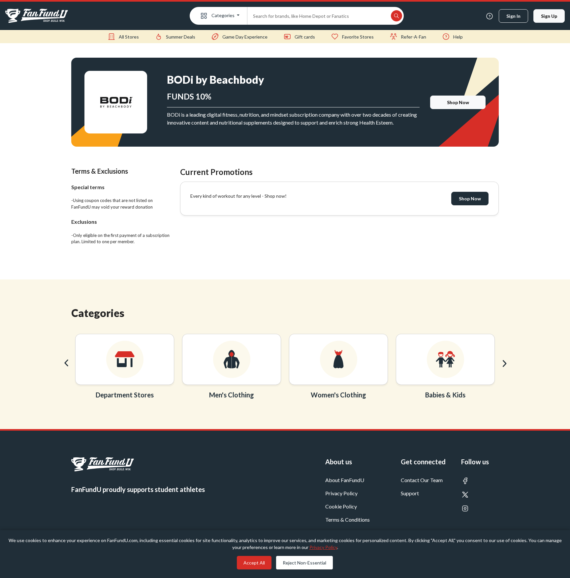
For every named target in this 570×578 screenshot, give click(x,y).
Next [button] (504, 363)
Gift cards (305, 37)
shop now (458, 102)
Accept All (254, 562)
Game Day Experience (245, 37)
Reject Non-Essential (304, 562)
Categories (223, 15)
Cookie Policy (341, 506)
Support (410, 493)
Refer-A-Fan (413, 37)
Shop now (470, 198)
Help (458, 37)
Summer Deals (180, 37)
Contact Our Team (422, 480)
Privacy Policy (341, 493)
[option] (124, 368)
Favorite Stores (358, 37)
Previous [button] (66, 363)
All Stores (129, 37)
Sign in (513, 16)
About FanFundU (344, 480)
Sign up (549, 16)
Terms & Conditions (347, 519)
